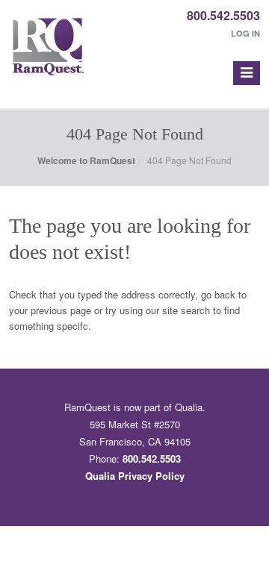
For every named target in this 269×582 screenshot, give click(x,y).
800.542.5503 (223, 15)
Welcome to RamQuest (86, 160)
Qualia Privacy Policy (135, 476)
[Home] (48, 54)
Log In (245, 33)
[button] (246, 73)
